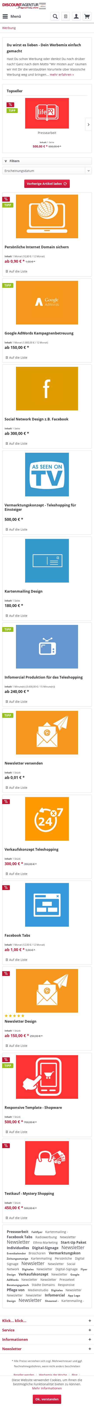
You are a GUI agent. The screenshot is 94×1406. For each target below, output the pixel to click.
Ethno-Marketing (46, 1242)
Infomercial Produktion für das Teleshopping (44, 677)
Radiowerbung (46, 1237)
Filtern (14, 161)
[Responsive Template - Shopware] (47, 1077)
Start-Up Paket (73, 1242)
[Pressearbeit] (47, 113)
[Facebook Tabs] (47, 905)
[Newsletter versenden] (47, 732)
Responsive (66, 1285)
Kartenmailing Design (24, 591)
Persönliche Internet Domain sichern (37, 247)
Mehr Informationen (47, 1388)
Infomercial (55, 1295)
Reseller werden (24, 1375)
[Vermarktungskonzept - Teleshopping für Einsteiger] (47, 474)
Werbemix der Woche (53, 1375)
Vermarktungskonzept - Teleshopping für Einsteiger (40, 507)
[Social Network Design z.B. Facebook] (47, 388)
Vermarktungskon (65, 1253)
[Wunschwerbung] (65, 16)
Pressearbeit (47, 133)
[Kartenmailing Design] (47, 561)
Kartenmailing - (56, 1232)
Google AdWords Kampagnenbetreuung (39, 333)
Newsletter (68, 1237)
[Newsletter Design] (47, 991)
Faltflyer (37, 1232)
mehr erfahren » (62, 74)
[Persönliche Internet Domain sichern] (47, 216)
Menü (15, 16)
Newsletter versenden (24, 763)
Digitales (28, 1269)
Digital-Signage (45, 1247)
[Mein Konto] (76, 16)
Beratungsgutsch (18, 1285)
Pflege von (16, 1290)
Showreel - (52, 1301)
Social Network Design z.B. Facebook (36, 419)
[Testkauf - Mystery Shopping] (47, 1163)
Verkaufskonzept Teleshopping (31, 849)
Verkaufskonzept (34, 1274)
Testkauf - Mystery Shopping (29, 1193)
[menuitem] (11, 16)
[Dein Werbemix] (87, 16)
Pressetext (67, 1279)
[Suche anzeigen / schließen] (54, 16)
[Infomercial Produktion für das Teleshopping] (47, 647)
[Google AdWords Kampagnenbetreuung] (47, 302)
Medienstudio (38, 1290)
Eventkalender (16, 1253)
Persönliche (64, 1258)
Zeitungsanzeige (18, 1258)
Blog (74, 1375)
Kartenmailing (42, 1258)
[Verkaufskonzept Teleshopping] (47, 819)
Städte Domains (44, 1285)
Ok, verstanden (47, 1399)
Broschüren (38, 1253)
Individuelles (18, 1247)
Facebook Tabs (17, 935)
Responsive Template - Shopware (33, 1107)
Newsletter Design (21, 1021)
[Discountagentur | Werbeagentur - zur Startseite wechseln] (24, 6)
